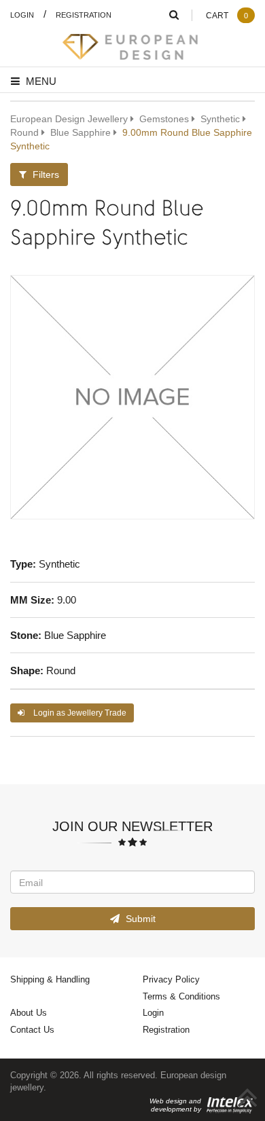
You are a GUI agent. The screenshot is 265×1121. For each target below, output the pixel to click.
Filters (44, 174)
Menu (39, 81)
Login (22, 15)
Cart (227, 15)
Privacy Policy (171, 979)
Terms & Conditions (181, 996)
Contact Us (32, 1029)
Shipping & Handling (50, 979)
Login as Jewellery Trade (78, 712)
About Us (28, 1012)
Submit (139, 918)
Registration (83, 15)
